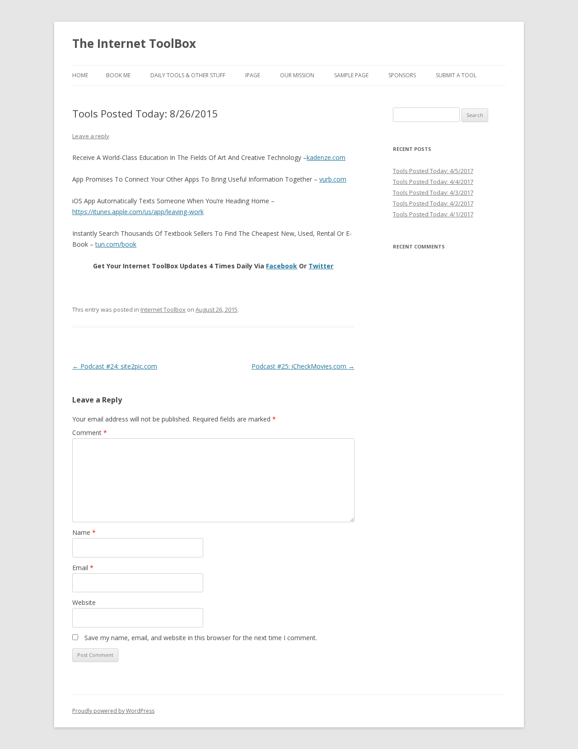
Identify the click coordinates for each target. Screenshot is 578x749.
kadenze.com (326, 157)
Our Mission (297, 75)
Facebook (281, 266)
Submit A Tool (456, 75)
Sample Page (351, 75)
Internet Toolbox (163, 309)
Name (84, 532)
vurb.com (332, 179)
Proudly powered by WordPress (113, 711)
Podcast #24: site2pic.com (114, 366)
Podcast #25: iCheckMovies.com (303, 366)
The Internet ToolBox (134, 43)
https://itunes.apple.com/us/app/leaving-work (138, 211)
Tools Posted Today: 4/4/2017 (433, 182)
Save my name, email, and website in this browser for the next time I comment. (200, 637)
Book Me (118, 75)
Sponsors (402, 75)
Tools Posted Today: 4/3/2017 (433, 192)
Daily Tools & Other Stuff (187, 75)
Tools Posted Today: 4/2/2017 (433, 203)
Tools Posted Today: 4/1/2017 (433, 214)
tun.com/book (115, 244)
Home (80, 75)
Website (84, 602)
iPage (252, 75)
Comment (89, 432)
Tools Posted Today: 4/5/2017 (433, 171)
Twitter (320, 266)
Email (82, 567)
